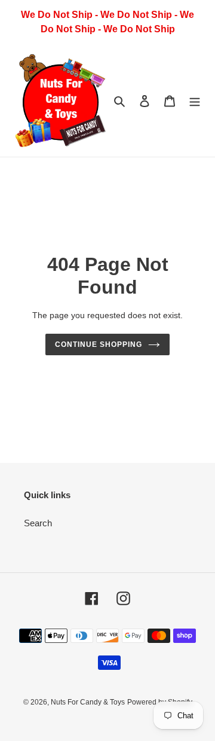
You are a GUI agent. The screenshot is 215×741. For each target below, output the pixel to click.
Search (38, 523)
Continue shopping (98, 344)
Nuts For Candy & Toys (88, 702)
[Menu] (194, 101)
